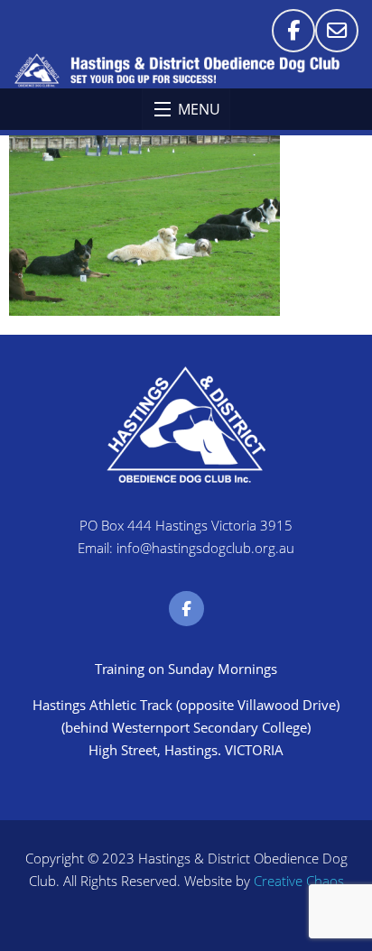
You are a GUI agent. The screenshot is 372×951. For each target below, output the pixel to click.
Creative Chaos (299, 881)
